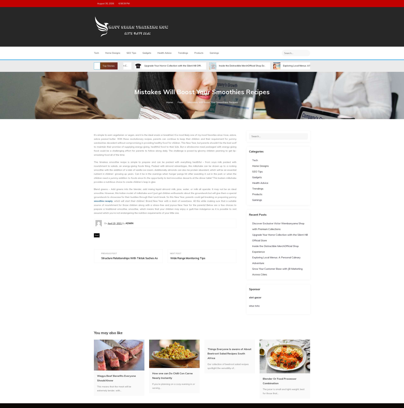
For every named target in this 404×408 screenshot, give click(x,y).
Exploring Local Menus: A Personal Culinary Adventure (290, 65)
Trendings (183, 53)
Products (198, 53)
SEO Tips (131, 53)
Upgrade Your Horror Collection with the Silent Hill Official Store (157, 65)
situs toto (254, 305)
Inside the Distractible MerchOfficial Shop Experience (226, 65)
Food (97, 235)
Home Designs (112, 53)
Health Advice (164, 53)
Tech (96, 53)
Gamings (214, 53)
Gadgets (147, 53)
